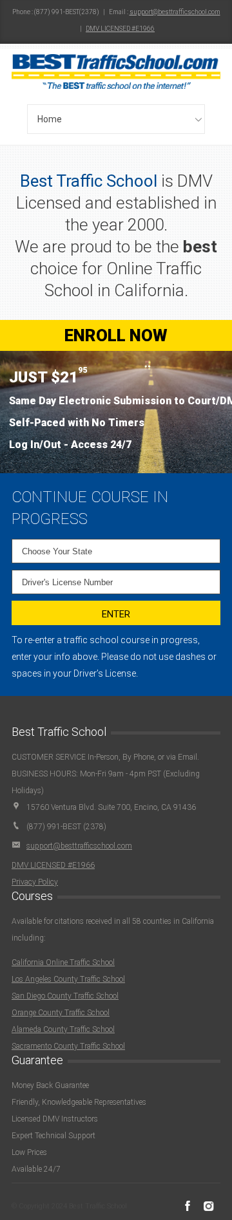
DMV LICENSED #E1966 (120, 28)
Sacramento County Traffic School (68, 1046)
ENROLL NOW (116, 335)
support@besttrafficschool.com (175, 11)
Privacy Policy (35, 882)
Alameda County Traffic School (63, 1029)
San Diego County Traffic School (65, 995)
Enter (116, 614)
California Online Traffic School (63, 962)
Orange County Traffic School (61, 1012)
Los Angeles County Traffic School (68, 979)
